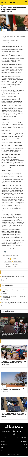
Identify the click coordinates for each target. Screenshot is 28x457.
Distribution (3, 444)
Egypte (4, 30)
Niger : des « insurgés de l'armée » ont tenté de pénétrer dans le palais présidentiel (13, 362)
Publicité (25, 444)
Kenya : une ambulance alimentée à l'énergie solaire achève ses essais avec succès (13, 414)
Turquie (14, 258)
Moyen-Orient (17, 261)
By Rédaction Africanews (7, 40)
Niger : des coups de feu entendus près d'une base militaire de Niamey (13, 388)
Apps (26, 447)
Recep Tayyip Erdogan (11, 264)
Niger (3, 359)
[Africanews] (9, 2)
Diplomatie (8, 261)
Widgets (3, 450)
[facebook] (24, 431)
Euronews (25, 450)
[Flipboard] (21, 431)
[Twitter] (17, 431)
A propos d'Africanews (6, 438)
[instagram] (14, 433)
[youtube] (14, 431)
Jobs (2, 447)
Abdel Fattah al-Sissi (10, 267)
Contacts (3, 441)
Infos (2, 5)
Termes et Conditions (22, 438)
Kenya (3, 411)
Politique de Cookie (22, 441)
